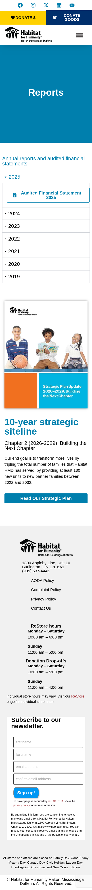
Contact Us (41, 608)
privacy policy (21, 805)
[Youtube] (72, 5)
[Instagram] (33, 5)
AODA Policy (42, 580)
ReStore (77, 696)
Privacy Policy (43, 599)
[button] (79, 34)
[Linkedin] (59, 5)
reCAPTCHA (55, 801)
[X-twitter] (46, 5)
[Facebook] (20, 5)
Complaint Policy (46, 590)
